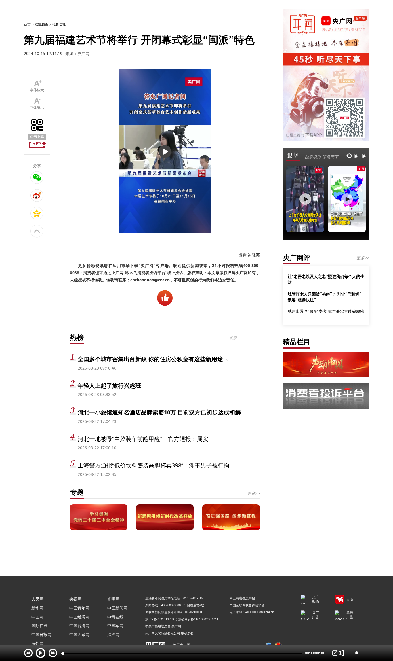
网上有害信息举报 (242, 598)
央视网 (75, 599)
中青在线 (115, 617)
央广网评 (296, 257)
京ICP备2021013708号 (161, 619)
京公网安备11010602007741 (198, 619)
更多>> (253, 493)
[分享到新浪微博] (36, 195)
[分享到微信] (36, 177)
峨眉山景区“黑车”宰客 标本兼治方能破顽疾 (326, 311)
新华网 (37, 608)
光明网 (113, 599)
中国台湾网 (79, 625)
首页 (27, 24)
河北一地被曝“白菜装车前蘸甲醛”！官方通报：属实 (143, 439)
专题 (77, 492)
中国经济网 (79, 617)
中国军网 (115, 625)
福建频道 (41, 24)
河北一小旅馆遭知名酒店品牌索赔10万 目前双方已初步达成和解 (159, 412)
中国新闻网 (117, 608)
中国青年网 (79, 608)
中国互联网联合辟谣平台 (247, 605)
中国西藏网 (79, 634)
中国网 (37, 617)
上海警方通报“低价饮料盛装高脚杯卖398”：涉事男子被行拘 (153, 465)
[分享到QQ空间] (36, 213)
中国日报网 (41, 634)
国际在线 (39, 625)
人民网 (37, 599)
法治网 (113, 634)
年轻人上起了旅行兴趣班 (109, 385)
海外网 (37, 643)
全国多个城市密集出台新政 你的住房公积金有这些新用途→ (153, 359)
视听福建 (59, 24)
